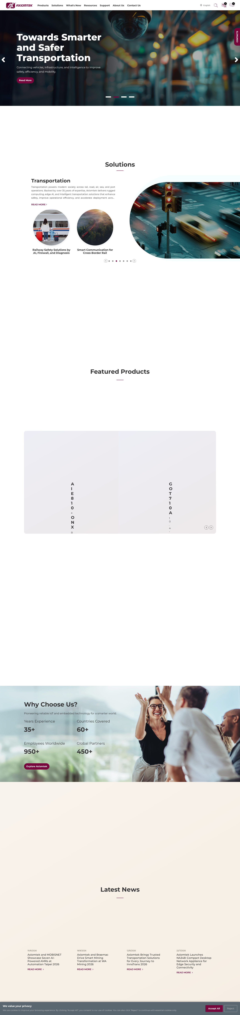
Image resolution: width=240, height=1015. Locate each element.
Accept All (214, 1008)
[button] (3, 60)
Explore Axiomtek (36, 766)
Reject (230, 1008)
